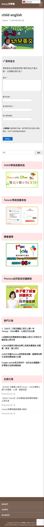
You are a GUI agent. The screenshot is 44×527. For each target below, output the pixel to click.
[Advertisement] (22, 468)
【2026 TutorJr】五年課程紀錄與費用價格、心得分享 (20, 399)
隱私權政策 (6, 515)
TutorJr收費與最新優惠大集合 (14, 409)
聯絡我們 (5, 504)
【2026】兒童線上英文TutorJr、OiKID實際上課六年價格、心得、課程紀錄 (21, 388)
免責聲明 (5, 509)
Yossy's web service (33, 525)
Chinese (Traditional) (27, 2)
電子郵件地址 (8, 106)
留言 (5, 78)
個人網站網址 (7, 116)
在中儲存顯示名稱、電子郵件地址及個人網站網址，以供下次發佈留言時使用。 (21, 129)
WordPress (15, 525)
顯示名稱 (6, 97)
